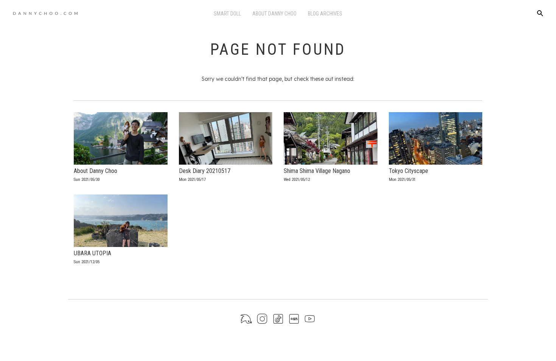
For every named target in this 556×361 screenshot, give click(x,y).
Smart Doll (227, 14)
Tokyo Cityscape (408, 170)
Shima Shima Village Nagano (317, 170)
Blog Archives (325, 14)
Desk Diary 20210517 (204, 170)
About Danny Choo (274, 14)
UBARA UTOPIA (92, 253)
